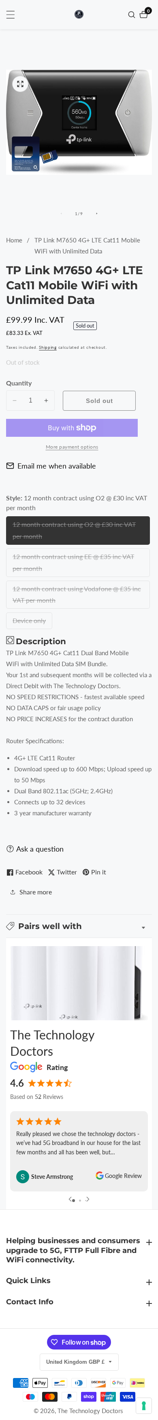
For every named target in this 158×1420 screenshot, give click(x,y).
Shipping (48, 347)
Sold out (99, 400)
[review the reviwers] (100, 1176)
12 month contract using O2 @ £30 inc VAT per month (74, 532)
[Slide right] (97, 213)
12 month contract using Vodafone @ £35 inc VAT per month (77, 597)
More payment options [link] (72, 447)
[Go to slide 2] (80, 1201)
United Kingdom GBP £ (76, 1362)
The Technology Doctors (90, 1411)
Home (14, 240)
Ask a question (40, 848)
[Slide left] (61, 213)
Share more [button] (35, 892)
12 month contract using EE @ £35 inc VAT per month (73, 565)
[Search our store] (132, 14)
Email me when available (56, 465)
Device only (31, 622)
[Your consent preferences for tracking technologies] (144, 1405)
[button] (79, 926)
